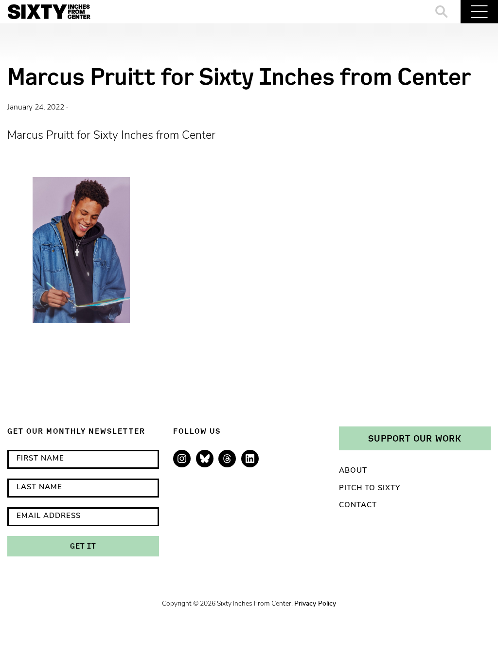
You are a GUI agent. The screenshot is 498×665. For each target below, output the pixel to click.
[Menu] (479, 11)
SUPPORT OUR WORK (415, 438)
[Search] (442, 11)
